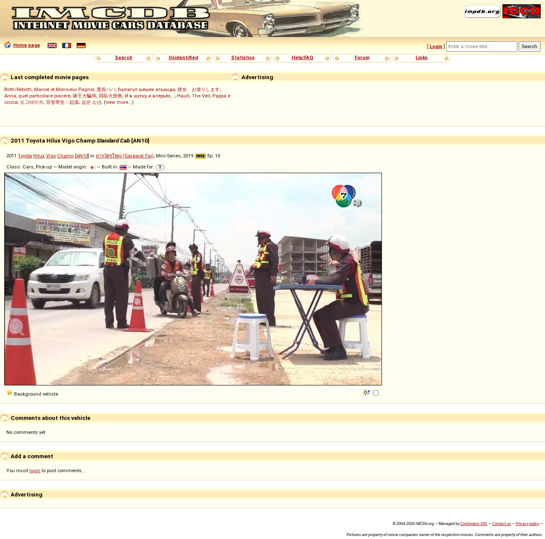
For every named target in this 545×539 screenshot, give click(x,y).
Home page (26, 45)
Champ (65, 156)
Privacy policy (527, 523)
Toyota (25, 156)
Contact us (501, 523)
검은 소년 (91, 102)
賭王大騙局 (84, 96)
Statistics (243, 57)
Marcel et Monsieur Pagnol (64, 89)
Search (123, 57)
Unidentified (183, 57)
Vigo (51, 156)
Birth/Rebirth (18, 89)
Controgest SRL (474, 523)
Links (421, 57)
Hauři (183, 96)
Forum (362, 57)
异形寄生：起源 (62, 102)
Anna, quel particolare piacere (37, 96)
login (34, 470)
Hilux (39, 156)
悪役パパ (106, 89)
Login (436, 46)
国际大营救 (110, 96)
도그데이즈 (31, 102)
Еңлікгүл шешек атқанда (146, 89)
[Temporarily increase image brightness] (367, 392)
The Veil (201, 96)
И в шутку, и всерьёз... (150, 96)
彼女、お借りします (199, 89)
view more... (119, 102)
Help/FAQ (302, 57)
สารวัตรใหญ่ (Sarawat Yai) (125, 156)
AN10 (82, 156)
